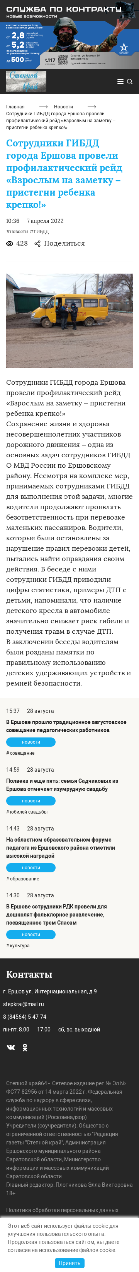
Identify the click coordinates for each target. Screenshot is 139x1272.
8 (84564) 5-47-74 (24, 1017)
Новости (63, 107)
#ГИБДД (39, 231)
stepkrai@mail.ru (23, 1004)
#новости (17, 231)
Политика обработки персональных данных (62, 1210)
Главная (15, 107)
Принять (70, 1263)
